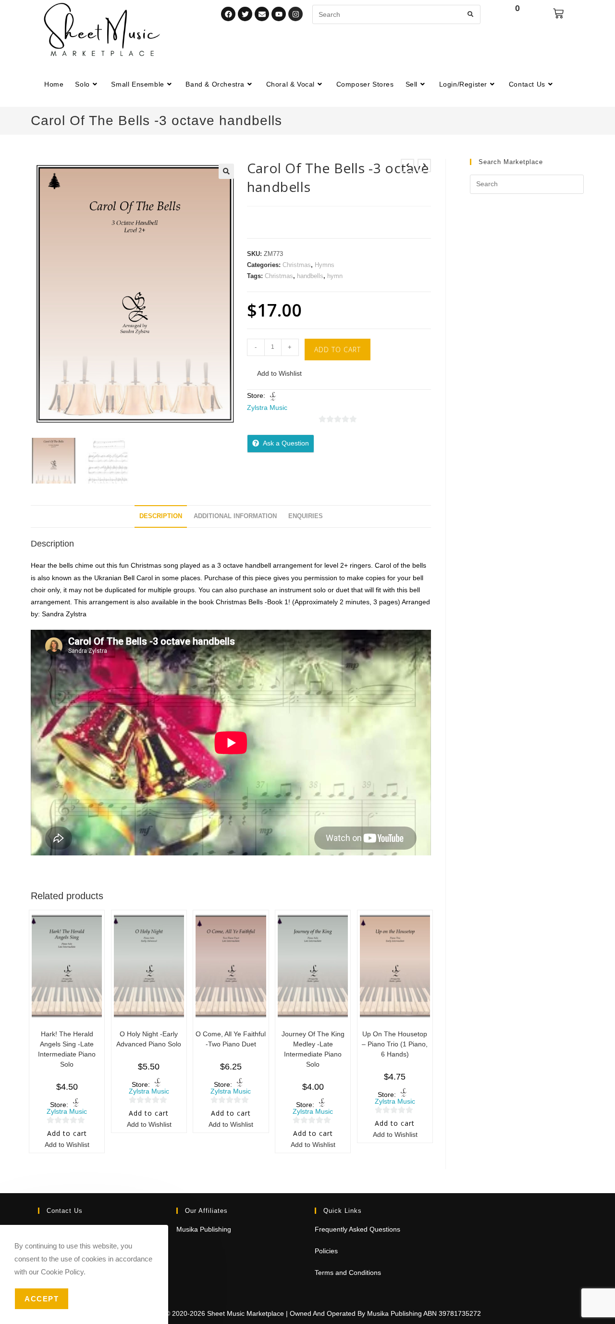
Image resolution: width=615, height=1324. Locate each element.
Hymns (324, 264)
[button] (226, 171)
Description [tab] (160, 516)
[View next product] (424, 165)
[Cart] (558, 13)
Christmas (297, 264)
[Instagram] (295, 14)
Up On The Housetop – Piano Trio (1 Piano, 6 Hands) (395, 1044)
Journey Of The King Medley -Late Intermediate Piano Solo (313, 1049)
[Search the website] (396, 14)
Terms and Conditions (348, 1272)
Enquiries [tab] (305, 516)
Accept (42, 1299)
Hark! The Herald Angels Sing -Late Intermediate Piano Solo (67, 1049)
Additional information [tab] (235, 516)
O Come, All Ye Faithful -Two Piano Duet (231, 1039)
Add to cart (337, 349)
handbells (310, 276)
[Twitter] (245, 14)
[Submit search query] (470, 14)
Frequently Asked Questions (357, 1229)
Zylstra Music (267, 407)
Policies (326, 1251)
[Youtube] (278, 14)
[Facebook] (228, 14)
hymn (335, 276)
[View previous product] (407, 165)
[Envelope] (262, 14)
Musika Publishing (203, 1229)
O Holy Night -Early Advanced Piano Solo (148, 1039)
